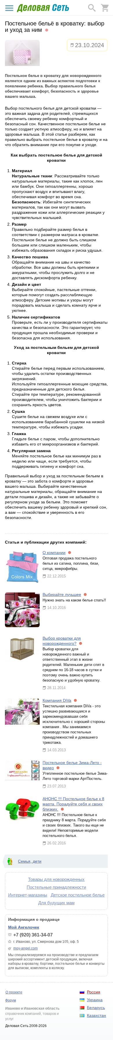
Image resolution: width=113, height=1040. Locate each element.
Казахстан (96, 1015)
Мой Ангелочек (23, 927)
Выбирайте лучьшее (62, 594)
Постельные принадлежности (56, 887)
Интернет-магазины (27, 894)
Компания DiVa (57, 700)
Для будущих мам (56, 902)
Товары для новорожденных (56, 879)
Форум (10, 1000)
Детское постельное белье (78, 894)
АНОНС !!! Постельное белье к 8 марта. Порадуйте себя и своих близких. (73, 803)
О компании (54, 552)
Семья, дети (29, 861)
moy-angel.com (25, 948)
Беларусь (96, 1007)
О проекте (14, 992)
